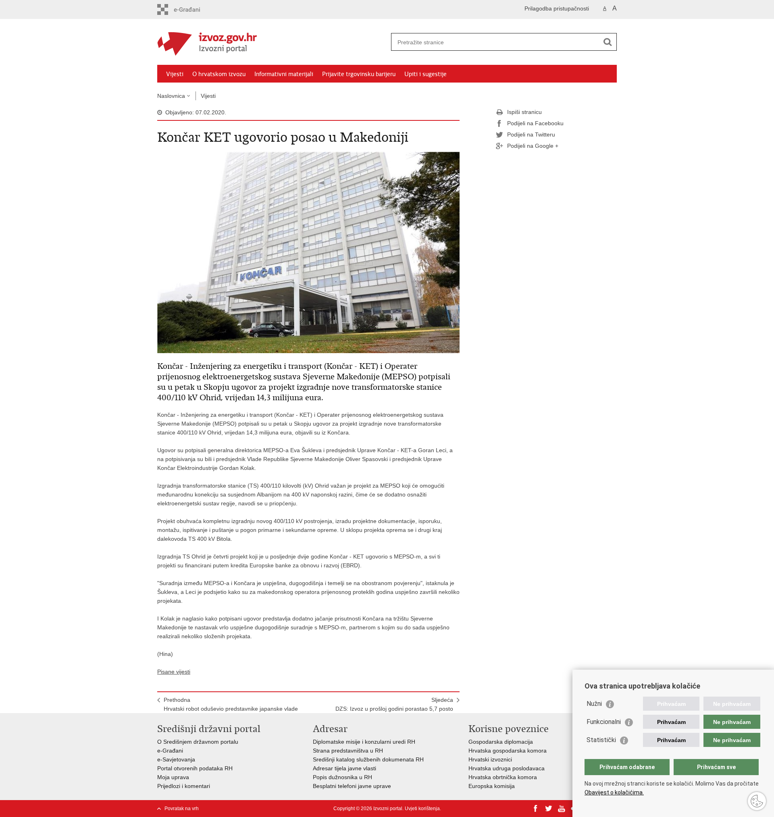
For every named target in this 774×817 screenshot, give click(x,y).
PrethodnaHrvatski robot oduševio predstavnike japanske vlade (231, 704)
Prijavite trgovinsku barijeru (358, 74)
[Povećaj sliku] (308, 252)
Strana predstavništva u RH (348, 750)
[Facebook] (535, 808)
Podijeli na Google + (532, 146)
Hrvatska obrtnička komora (502, 777)
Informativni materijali (283, 74)
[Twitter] (548, 808)
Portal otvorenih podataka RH (195, 768)
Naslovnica (171, 96)
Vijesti (174, 74)
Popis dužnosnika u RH (342, 777)
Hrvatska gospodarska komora (507, 750)
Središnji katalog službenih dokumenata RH (368, 759)
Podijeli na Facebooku (535, 123)
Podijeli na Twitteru (531, 134)
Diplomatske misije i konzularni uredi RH (364, 741)
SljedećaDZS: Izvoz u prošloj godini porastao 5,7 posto (394, 704)
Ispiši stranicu (524, 112)
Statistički (601, 740)
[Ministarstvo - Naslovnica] (272, 42)
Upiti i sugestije (425, 74)
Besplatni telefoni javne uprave (352, 786)
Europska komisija (491, 786)
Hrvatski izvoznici (490, 759)
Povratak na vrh (181, 808)
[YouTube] (561, 808)
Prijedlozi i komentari (183, 786)
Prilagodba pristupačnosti (556, 8)
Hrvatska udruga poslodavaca (506, 768)
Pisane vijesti (173, 671)
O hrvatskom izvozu (219, 74)
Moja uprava (173, 777)
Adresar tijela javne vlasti (344, 768)
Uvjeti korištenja (422, 808)
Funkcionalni (604, 722)
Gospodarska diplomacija (500, 741)
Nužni (594, 703)
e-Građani (170, 750)
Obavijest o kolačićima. (614, 792)
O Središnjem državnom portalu (197, 741)
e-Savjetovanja (176, 759)
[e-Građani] (191, 9)
